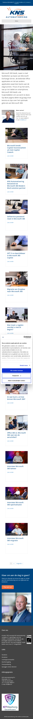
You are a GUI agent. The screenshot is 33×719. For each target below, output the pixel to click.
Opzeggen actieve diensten (9, 667)
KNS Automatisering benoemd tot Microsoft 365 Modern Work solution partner (16, 184)
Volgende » (19, 563)
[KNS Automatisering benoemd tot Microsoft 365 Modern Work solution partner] (16, 171)
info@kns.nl (22, 2)
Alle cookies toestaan (16, 370)
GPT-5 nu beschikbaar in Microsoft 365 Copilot (16, 255)
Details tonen (24, 365)
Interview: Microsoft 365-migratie (15, 539)
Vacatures (4, 655)
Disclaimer (4, 657)
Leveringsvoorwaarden (8, 659)
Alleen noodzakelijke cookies (16, 380)
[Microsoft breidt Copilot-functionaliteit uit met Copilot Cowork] (16, 135)
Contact (28, 2)
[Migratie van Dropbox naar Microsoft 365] (16, 279)
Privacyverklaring (6, 664)
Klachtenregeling (6, 662)
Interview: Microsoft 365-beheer (15, 467)
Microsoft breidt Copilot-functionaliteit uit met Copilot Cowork (16, 148)
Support (16, 3)
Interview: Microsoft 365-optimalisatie (15, 503)
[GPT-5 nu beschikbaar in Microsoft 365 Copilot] (16, 243)
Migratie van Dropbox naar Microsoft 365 (16, 290)
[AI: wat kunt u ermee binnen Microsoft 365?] (16, 386)
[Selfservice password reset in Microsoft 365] (16, 206)
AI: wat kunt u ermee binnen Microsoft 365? (16, 398)
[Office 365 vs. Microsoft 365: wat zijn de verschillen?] (16, 422)
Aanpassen (15, 375)
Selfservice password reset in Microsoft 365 (16, 217)
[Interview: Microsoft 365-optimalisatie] (16, 493)
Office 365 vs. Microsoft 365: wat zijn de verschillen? (16, 435)
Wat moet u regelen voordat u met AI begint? (15, 327)
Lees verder (10, 156)
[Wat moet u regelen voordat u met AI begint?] (16, 315)
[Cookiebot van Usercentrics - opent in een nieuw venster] (23, 337)
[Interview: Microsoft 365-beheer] (16, 457)
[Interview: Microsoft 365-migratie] (16, 529)
